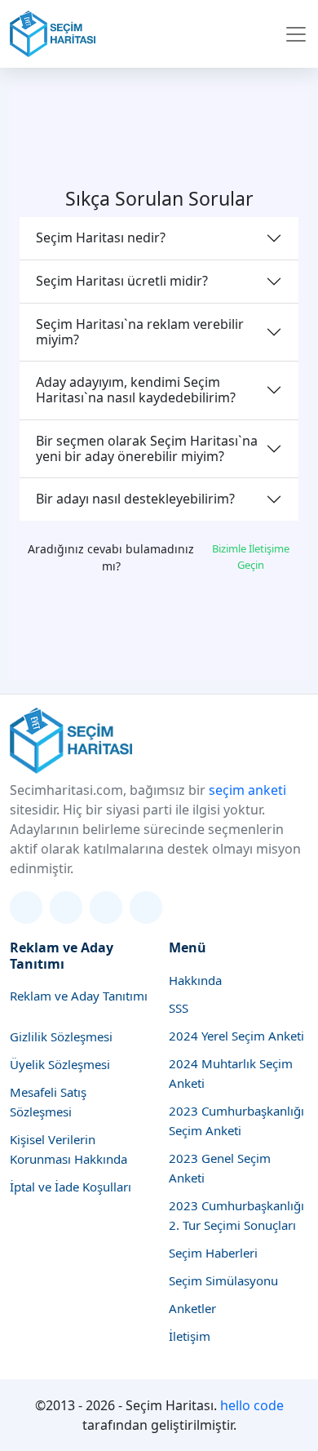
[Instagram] (66, 907)
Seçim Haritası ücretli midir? (122, 281)
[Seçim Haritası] (52, 34)
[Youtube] (146, 907)
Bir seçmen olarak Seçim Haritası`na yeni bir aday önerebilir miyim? (147, 448)
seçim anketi (247, 790)
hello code (252, 1405)
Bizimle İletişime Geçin (250, 556)
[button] (296, 34)
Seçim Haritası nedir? (101, 237)
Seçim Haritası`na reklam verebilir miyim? (140, 331)
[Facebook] (106, 907)
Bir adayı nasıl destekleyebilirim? (135, 499)
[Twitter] (26, 907)
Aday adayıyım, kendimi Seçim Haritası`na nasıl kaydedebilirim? (136, 389)
